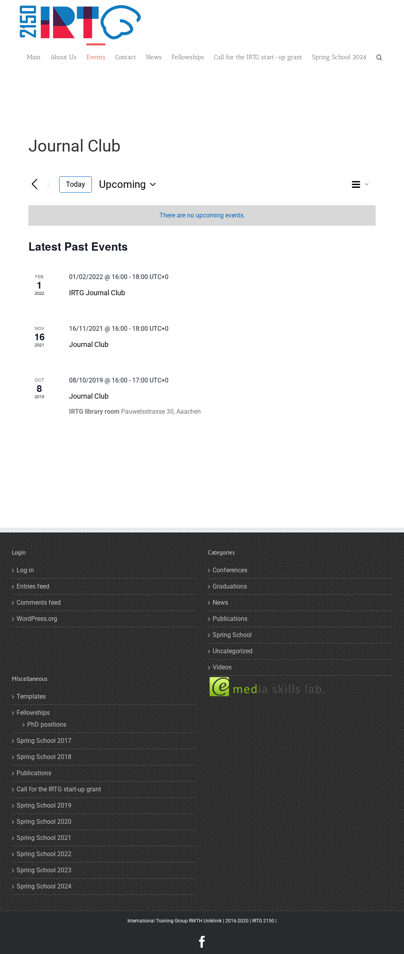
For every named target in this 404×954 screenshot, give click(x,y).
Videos (222, 667)
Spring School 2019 (44, 805)
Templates (31, 696)
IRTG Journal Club (97, 293)
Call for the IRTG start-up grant (59, 789)
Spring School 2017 (44, 740)
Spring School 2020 (44, 821)
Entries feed (33, 586)
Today (75, 184)
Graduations (230, 586)
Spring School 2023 (44, 870)
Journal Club (88, 344)
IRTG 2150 (263, 921)
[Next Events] (48, 184)
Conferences (230, 570)
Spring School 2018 (44, 757)
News (220, 602)
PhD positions (46, 724)
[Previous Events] (34, 184)
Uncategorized (232, 651)
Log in (25, 570)
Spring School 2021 (44, 838)
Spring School (232, 635)
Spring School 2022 (44, 854)
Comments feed (39, 602)
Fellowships (33, 712)
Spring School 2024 (44, 886)
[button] (379, 56)
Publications (230, 618)
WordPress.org (37, 618)
